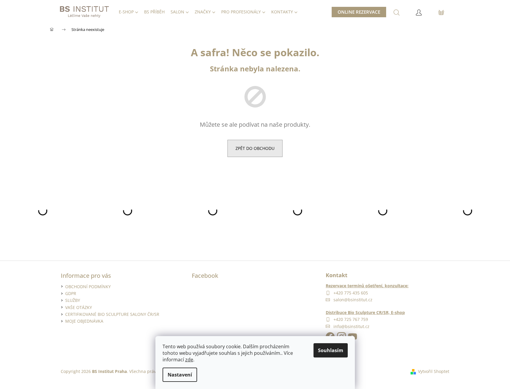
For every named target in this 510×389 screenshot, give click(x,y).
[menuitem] (128, 11)
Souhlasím (330, 350)
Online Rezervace (359, 12)
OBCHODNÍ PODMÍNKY (88, 286)
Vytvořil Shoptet (433, 371)
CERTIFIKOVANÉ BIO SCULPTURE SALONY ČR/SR (112, 314)
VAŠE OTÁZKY (78, 307)
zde (189, 359)
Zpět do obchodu (255, 148)
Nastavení (180, 374)
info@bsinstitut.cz (351, 326)
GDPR (70, 293)
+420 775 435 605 (350, 293)
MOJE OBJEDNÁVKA (84, 321)
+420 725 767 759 (350, 319)
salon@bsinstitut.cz (352, 299)
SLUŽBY (72, 300)
